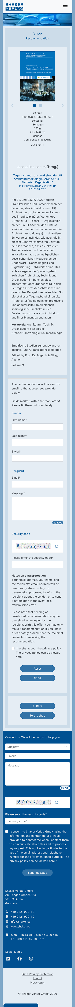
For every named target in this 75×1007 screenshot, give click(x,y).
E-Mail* (16, 451)
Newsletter (37, 982)
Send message (37, 872)
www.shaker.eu (20, 926)
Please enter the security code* (32, 557)
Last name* (19, 435)
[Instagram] (31, 958)
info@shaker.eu (20, 921)
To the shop (37, 715)
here (19, 657)
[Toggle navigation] (65, 7)
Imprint (37, 978)
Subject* (13, 747)
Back (39, 706)
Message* (18, 493)
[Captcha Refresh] (56, 546)
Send (37, 678)
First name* (19, 420)
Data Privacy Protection (37, 974)
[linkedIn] (7, 958)
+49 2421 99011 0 (22, 911)
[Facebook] (19, 958)
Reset (37, 668)
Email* (16, 477)
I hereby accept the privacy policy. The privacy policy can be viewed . (39, 653)
